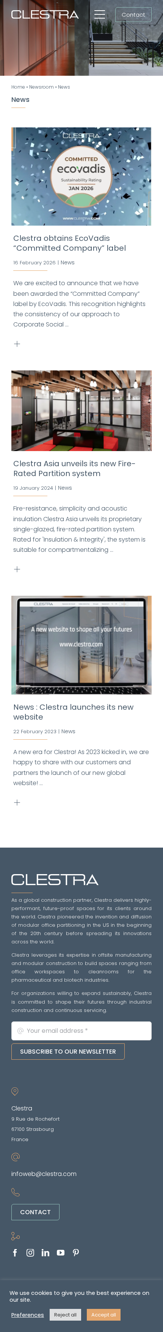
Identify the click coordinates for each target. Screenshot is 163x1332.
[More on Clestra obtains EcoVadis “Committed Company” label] (18, 344)
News (68, 262)
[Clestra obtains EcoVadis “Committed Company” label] (81, 176)
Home (18, 87)
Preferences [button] (27, 1315)
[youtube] (60, 1253)
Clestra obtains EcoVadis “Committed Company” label (69, 243)
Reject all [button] (65, 1314)
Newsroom (41, 87)
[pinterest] (76, 1253)
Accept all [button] (103, 1314)
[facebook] (15, 1253)
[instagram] (30, 1253)
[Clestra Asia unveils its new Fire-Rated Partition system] (81, 410)
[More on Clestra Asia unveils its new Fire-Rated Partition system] (18, 569)
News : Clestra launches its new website (73, 712)
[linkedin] (45, 1253)
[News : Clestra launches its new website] (81, 645)
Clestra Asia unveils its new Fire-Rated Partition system (74, 468)
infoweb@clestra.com (44, 1174)
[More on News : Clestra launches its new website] (18, 802)
